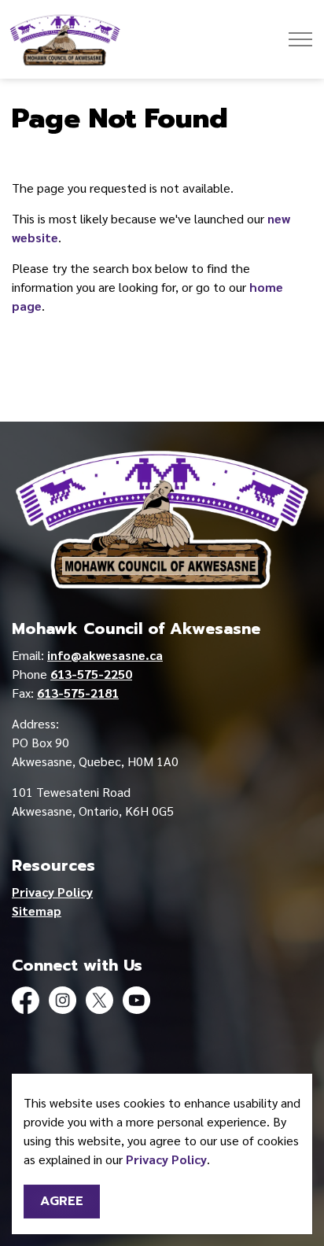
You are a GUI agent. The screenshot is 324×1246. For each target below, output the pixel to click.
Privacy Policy (166, 1159)
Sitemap (36, 910)
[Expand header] (300, 39)
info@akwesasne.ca (105, 655)
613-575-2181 (78, 692)
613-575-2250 (91, 673)
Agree (61, 1201)
